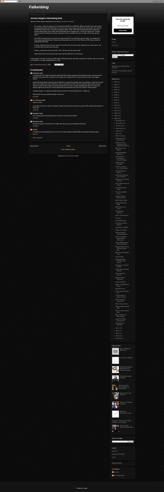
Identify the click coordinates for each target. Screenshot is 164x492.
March (118, 336)
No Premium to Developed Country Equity (121, 158)
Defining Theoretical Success (122, 180)
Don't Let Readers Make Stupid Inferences (121, 238)
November (119, 123)
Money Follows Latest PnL (120, 300)
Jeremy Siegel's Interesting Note (121, 233)
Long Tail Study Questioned (120, 319)
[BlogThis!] (57, 65)
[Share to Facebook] (61, 65)
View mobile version (68, 149)
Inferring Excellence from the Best (121, 175)
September (119, 128)
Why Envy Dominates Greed (125, 412)
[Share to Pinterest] (63, 65)
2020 (116, 89)
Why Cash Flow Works (120, 149)
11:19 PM (35, 96)
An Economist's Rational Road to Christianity (123, 387)
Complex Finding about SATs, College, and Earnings (121, 421)
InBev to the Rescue (122, 215)
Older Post (102, 146)
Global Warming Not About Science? (121, 243)
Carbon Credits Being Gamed (120, 196)
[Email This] (55, 65)
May (117, 330)
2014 (116, 102)
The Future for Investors (67, 21)
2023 (116, 84)
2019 (116, 92)
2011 (116, 110)
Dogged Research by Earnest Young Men (122, 248)
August (118, 131)
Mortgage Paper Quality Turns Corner (120, 260)
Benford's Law (120, 288)
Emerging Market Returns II (120, 153)
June (117, 328)
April (117, 333)
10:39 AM (35, 126)
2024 (116, 82)
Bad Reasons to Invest (120, 207)
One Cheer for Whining (119, 323)
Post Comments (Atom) (72, 156)
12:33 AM (35, 118)
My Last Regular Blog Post (125, 349)
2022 (116, 87)
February (119, 338)
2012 (116, 108)
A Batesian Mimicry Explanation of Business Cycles (126, 368)
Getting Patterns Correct (120, 171)
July (117, 133)
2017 (116, 97)
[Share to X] (59, 65)
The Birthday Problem (119, 212)
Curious (118, 218)
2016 (116, 100)
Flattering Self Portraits (120, 163)
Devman (116, 472)
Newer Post (34, 146)
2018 (116, 95)
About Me (115, 45)
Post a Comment (37, 137)
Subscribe (123, 30)
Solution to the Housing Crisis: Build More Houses (122, 144)
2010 (116, 113)
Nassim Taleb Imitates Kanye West (126, 426)
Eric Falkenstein (37, 100)
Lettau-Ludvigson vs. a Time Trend (121, 167)
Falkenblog (39, 7)
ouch (113, 457)
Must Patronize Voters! (120, 274)
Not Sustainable (120, 220)
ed (33, 129)
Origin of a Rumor (121, 230)
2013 (116, 105)
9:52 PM (35, 134)
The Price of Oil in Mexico (121, 224)
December (119, 120)
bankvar (114, 451)
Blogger (85, 488)
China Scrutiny (120, 136)
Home (69, 146)
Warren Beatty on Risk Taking (121, 315)
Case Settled (119, 256)
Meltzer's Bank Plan (118, 454)
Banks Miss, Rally (121, 200)
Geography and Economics (120, 139)
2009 (116, 115)
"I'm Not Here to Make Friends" (120, 296)
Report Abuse (117, 463)
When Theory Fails (121, 304)
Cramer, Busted (120, 282)
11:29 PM (35, 110)
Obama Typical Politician (120, 278)
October (118, 125)
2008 (116, 118)
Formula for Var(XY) (121, 227)
